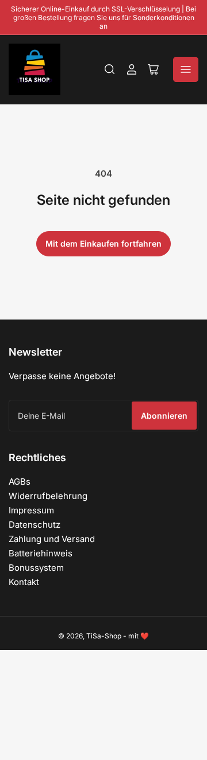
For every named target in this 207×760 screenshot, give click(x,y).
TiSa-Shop (103, 636)
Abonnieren (164, 415)
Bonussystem (36, 567)
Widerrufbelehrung (48, 495)
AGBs (19, 481)
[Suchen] (109, 69)
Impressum (31, 510)
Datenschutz (34, 524)
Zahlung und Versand (52, 538)
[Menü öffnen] (185, 69)
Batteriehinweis (40, 553)
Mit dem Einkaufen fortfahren (103, 243)
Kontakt (24, 581)
